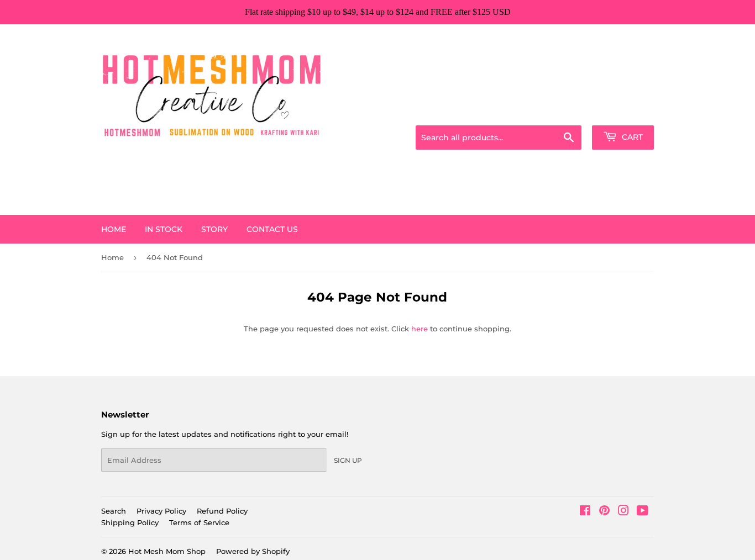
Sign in (566, 111)
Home (113, 229)
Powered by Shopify (253, 551)
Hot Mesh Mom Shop (167, 551)
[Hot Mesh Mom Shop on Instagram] (623, 512)
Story (214, 229)
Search (113, 510)
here (419, 328)
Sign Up (348, 460)
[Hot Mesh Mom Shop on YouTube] (642, 512)
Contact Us (272, 229)
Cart (631, 137)
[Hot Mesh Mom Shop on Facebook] (585, 512)
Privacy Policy (161, 510)
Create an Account (623, 111)
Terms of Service (199, 522)
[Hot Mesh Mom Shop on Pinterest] (604, 512)
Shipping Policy (130, 522)
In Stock (163, 229)
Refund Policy (222, 510)
